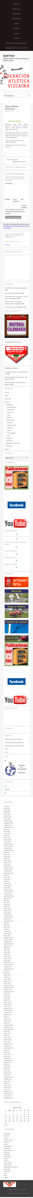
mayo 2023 (7, 879)
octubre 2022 (8, 894)
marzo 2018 (7, 1002)
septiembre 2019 (9, 969)
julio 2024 (6, 852)
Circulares (8, 417)
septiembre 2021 (9, 921)
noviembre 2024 (8, 846)
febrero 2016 (7, 1040)
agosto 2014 (7, 1063)
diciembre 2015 (8, 1044)
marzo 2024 (7, 861)
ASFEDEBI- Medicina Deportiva (14, 288)
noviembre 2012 (8, 1094)
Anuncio (7, 392)
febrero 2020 (7, 958)
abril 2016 (6, 1035)
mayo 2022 (7, 904)
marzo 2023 (7, 883)
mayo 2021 (7, 927)
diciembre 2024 (8, 844)
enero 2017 (7, 1023)
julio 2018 (6, 994)
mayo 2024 (7, 856)
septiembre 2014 (9, 1060)
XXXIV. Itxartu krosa (11, 160)
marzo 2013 (7, 1085)
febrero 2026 (7, 817)
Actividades (9, 405)
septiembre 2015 (9, 1048)
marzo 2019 (7, 979)
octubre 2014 (8, 1058)
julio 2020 (6, 948)
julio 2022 (6, 900)
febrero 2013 (7, 1087)
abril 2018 (6, 1000)
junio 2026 (7, 809)
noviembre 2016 (8, 1025)
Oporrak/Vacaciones (10, 293)
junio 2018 (7, 996)
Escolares (16, 38)
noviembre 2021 (8, 917)
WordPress (26, 1193)
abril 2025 (6, 836)
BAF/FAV (9, 56)
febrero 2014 (7, 1073)
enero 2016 (7, 1042)
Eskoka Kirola (12, 368)
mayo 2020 (7, 952)
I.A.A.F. (6, 752)
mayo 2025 (7, 834)
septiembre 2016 (9, 1029)
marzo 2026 (7, 815)
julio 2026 (6, 806)
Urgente (7, 449)
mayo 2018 (7, 998)
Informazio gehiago (15, 121)
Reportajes (16, 14)
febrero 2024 (7, 863)
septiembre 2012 (9, 1098)
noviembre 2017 (8, 1010)
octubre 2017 (8, 1013)
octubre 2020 (8, 942)
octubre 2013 (8, 1079)
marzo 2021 (7, 931)
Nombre (8, 199)
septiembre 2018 (9, 992)
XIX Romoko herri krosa (11, 307)
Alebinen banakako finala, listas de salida (16, 377)
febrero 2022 (7, 911)
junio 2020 (7, 950)
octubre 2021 (8, 919)
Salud (8, 415)
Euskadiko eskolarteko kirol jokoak (14, 372)
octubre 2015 (8, 1046)
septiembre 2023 (9, 873)
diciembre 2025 (8, 821)
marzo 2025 (7, 838)
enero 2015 (7, 1056)
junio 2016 (7, 1031)
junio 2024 (7, 854)
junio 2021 (7, 925)
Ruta (8, 436)
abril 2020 (6, 954)
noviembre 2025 (8, 823)
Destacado (8, 399)
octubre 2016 (8, 1027)
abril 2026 (6, 813)
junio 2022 (7, 902)
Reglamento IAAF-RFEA (13, 443)
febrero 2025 (7, 840)
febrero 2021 (7, 933)
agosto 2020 (7, 946)
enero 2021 (7, 936)
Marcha (9, 430)
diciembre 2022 (8, 890)
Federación (16, 9)
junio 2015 (7, 1050)
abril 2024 (6, 858)
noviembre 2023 (8, 869)
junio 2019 (7, 973)
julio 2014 (6, 1065)
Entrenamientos (11, 407)
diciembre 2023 (8, 867)
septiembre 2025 (9, 827)
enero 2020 (7, 960)
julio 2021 (6, 923)
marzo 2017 (7, 1019)
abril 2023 (6, 881)
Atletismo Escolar (13, 342)
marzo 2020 (7, 956)
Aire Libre (9, 423)
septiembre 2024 (9, 850)
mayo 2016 (7, 1033)
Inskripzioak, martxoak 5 (20, 162)
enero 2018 (7, 1006)
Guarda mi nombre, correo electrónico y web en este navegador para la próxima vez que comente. (16, 210)
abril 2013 (6, 1083)
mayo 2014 (7, 1067)
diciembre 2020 (8, 938)
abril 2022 (6, 906)
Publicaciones (16, 18)
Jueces (16, 33)
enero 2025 (7, 842)
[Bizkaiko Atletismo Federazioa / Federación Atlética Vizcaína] (16, 516)
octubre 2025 (8, 825)
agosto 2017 (7, 1015)
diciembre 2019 (8, 963)
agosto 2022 (7, 898)
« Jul (5, 1125)
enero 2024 (7, 865)
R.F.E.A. (7, 749)
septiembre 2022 (9, 896)
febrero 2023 (7, 886)
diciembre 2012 (8, 1092)
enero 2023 (7, 888)
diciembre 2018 (8, 985)
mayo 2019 (7, 975)
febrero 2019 (7, 981)
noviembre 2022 (8, 892)
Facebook (16, 28)
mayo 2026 (7, 811)
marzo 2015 (7, 1054)
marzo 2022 (7, 908)
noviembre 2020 (8, 940)
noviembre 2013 (8, 1077)
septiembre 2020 (9, 944)
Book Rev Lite (12, 1193)
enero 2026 (7, 819)
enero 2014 (7, 1075)
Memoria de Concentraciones (16, 43)
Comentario (9, 183)
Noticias (16, 4)
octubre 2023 (8, 871)
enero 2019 (7, 983)
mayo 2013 (7, 1081)
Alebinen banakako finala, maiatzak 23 (15, 382)
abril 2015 (6, 1052)
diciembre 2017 (8, 1008)
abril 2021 (6, 929)
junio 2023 (7, 877)
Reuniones (10, 412)
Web (22, 199)
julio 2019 (6, 971)
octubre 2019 (8, 967)
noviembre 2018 (8, 988)
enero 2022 (7, 913)
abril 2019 (6, 977)
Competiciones (10, 420)
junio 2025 (7, 831)
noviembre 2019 (8, 965)
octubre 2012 (8, 1096)
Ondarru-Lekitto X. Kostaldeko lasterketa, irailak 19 (13, 303)
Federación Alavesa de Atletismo (14, 746)
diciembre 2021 (8, 915)
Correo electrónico (16, 201)
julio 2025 (6, 829)
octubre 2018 (8, 990)
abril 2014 (6, 1069)
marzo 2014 (7, 1071)
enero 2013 (7, 1090)
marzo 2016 (7, 1038)
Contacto (7, 245)
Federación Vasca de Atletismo (13, 739)
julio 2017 (6, 1017)
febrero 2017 (7, 1021)
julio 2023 (6, 875)
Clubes (16, 23)
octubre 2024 (8, 848)
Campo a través (11, 425)
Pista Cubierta (11, 433)
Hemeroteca (9, 441)
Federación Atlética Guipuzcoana (14, 742)
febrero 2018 (7, 1004)
